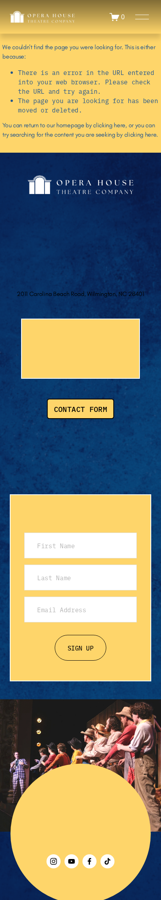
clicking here (109, 125)
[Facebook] (89, 861)
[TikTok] (107, 861)
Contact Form (80, 409)
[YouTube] (71, 861)
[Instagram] (54, 861)
